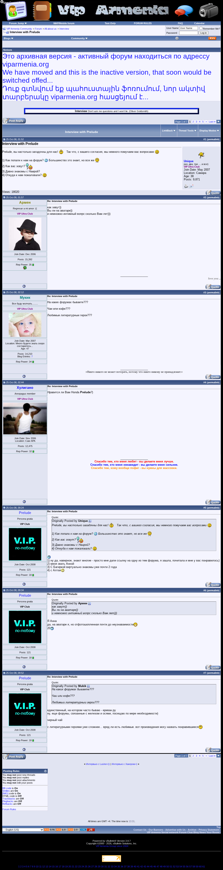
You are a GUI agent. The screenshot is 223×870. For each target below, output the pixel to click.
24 (82, 866)
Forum (38, 28)
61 (203, 866)
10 (37, 866)
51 (171, 866)
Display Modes (207, 130)
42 (141, 866)
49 (164, 866)
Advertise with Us (175, 829)
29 (99, 866)
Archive (192, 829)
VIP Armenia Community (19, 28)
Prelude (25, 513)
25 (86, 866)
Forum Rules (9, 809)
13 (47, 866)
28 (96, 866)
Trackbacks (8, 798)
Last (212, 121)
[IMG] (5, 793)
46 (154, 866)
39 (131, 866)
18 (63, 866)
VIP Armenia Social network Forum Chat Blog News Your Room (183, 832)
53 (177, 866)
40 (135, 866)
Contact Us (139, 829)
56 (187, 866)
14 (50, 866)
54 (180, 866)
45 (151, 866)
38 (128, 866)
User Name (172, 28)
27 (92, 866)
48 (161, 866)
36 (122, 866)
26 (89, 866)
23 (79, 866)
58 (194, 866)
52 (174, 866)
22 (76, 866)
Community (78, 38)
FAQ (180, 23)
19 (66, 866)
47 (158, 866)
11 (40, 866)
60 (200, 866)
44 (148, 866)
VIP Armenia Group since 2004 (112, 846)
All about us (50, 28)
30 (102, 866)
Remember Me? (211, 28)
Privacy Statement (209, 829)
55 (184, 866)
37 (125, 866)
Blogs (7, 38)
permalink (213, 139)
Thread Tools (186, 130)
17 (60, 866)
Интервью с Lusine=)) (98, 764)
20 (69, 866)
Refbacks (7, 804)
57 (190, 866)
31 (105, 866)
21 (73, 866)
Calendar (199, 23)
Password (171, 33)
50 (167, 866)
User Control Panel (14, 2)
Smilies (6, 790)
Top (218, 827)
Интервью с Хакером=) (124, 764)
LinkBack (167, 130)
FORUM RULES (143, 23)
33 (112, 866)
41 (138, 866)
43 (145, 866)
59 (197, 866)
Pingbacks (8, 801)
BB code (6, 788)
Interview (64, 28)
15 (53, 866)
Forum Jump (16, 23)
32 (109, 866)
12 (43, 866)
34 (115, 866)
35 (118, 866)
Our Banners (156, 829)
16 (56, 866)
